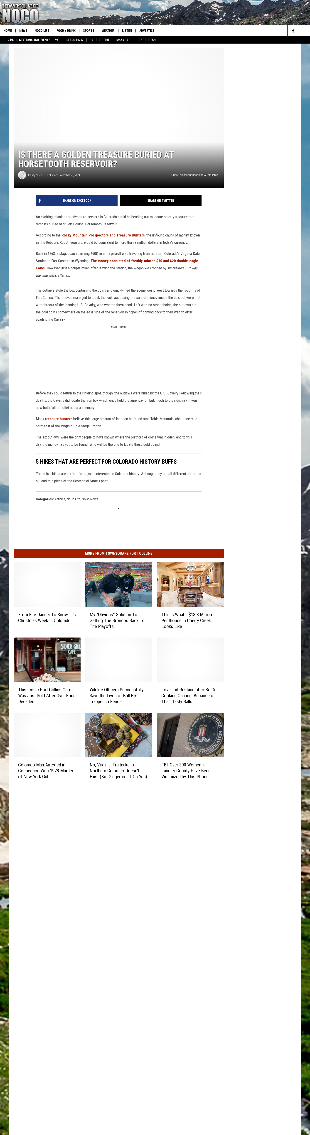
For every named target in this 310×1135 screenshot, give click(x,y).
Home (8, 30)
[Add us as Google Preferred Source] (281, 30)
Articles (59, 499)
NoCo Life (42, 30)
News (23, 30)
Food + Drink (66, 30)
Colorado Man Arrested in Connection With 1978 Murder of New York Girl (45, 770)
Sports (88, 30)
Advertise (146, 30)
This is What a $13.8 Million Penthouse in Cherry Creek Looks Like (186, 620)
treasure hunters (58, 418)
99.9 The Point (99, 40)
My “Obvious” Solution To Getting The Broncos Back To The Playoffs (117, 620)
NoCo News (90, 499)
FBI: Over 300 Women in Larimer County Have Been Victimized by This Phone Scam (186, 771)
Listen (127, 30)
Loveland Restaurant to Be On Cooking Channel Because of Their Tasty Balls (189, 695)
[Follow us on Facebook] (293, 30)
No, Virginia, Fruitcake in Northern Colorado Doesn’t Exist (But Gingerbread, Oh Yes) (118, 770)
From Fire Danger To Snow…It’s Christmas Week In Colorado (47, 617)
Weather (108, 30)
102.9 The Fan (146, 40)
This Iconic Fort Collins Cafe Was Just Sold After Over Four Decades (46, 695)
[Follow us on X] (304, 30)
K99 (57, 40)
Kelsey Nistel (35, 175)
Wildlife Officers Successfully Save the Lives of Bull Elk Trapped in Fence (117, 695)
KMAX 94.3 (123, 40)
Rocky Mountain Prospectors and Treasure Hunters (103, 235)
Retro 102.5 (74, 40)
